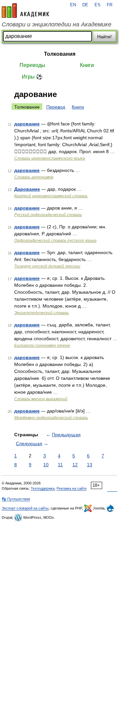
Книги (87, 65)
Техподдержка (43, 488)
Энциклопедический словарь (41, 313)
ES (97, 5)
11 (60, 464)
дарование (27, 123)
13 (89, 464)
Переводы (32, 65)
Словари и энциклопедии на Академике (56, 24)
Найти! (104, 36)
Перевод (55, 107)
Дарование (27, 189)
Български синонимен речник (42, 345)
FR (109, 5)
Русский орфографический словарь (48, 215)
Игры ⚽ (32, 77)
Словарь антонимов (33, 177)
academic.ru (25, 10)
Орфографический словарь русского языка (55, 240)
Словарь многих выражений (40, 399)
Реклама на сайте (72, 488)
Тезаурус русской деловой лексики (47, 266)
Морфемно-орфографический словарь (51, 417)
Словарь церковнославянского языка (49, 158)
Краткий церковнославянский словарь (51, 196)
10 (46, 464)
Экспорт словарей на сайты (25, 508)
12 (75, 464)
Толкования (59, 54)
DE (85, 5)
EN (73, 5)
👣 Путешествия (16, 499)
